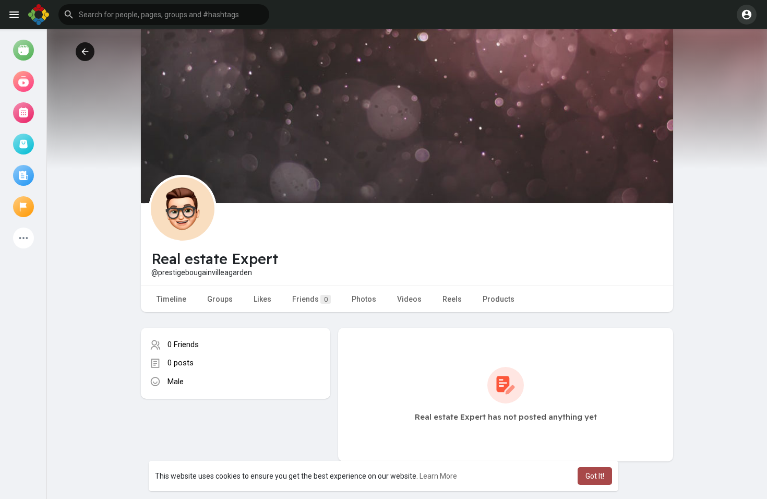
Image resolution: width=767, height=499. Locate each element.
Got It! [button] (594, 476)
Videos (409, 299)
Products (498, 299)
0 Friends (183, 344)
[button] (163, 14)
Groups (220, 299)
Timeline (171, 299)
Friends (310, 299)
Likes (262, 299)
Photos (364, 299)
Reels (452, 299)
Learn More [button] (438, 476)
